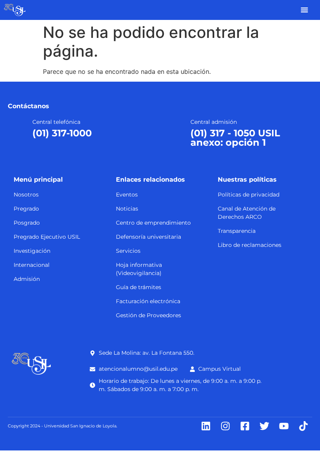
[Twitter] (264, 426)
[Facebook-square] (245, 426)
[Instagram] (225, 426)
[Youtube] (284, 426)
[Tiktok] (303, 426)
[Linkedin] (206, 426)
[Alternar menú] (304, 10)
